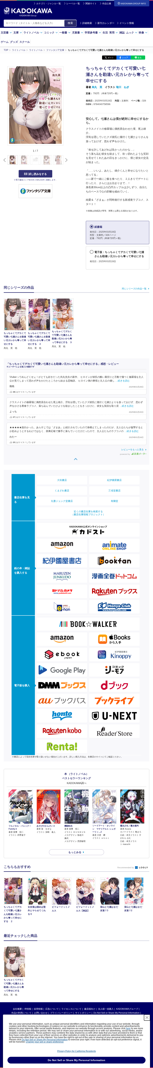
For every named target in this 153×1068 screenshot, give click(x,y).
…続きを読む (122, 380)
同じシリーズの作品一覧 (134, 288)
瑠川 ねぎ (122, 87)
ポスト (111, 57)
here (128, 1028)
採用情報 (38, 1009)
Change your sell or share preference (45, 1042)
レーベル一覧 (73, 3)
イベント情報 (126, 23)
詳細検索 (87, 23)
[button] (65, 160)
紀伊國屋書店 (114, 480)
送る (140, 57)
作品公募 (106, 3)
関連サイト (91, 3)
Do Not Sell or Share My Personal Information (116, 1013)
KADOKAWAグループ (127, 1009)
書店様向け (89, 1009)
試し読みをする (38, 173)
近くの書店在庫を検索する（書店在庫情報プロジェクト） (88, 513)
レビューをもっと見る (132, 449)
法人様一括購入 (106, 1009)
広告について (52, 1009)
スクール (24, 41)
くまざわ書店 (62, 490)
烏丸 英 (97, 87)
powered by (125, 454)
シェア (125, 57)
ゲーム (5, 41)
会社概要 (17, 1009)
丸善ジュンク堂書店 (62, 501)
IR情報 (27, 1009)
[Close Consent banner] (147, 1018)
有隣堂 (114, 501)
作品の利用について (21, 1013)
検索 (70, 22)
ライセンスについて (71, 1009)
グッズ (14, 41)
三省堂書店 (114, 490)
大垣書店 (62, 480)
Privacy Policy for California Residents (76, 1051)
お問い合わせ (41, 1013)
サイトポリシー (83, 1013)
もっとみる (74, 852)
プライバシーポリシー (61, 1013)
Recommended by (126, 867)
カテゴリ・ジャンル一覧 (48, 3)
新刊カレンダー (105, 23)
